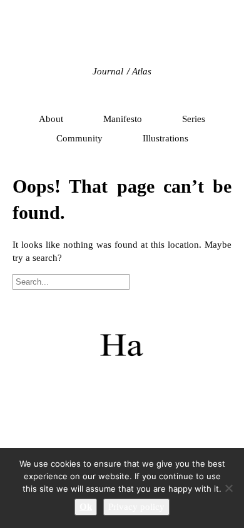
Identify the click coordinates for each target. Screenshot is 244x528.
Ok (85, 507)
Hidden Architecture (122, 41)
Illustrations (165, 138)
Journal (108, 71)
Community (79, 138)
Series (193, 119)
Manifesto (122, 119)
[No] (228, 488)
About (51, 119)
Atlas (141, 71)
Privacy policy (136, 507)
